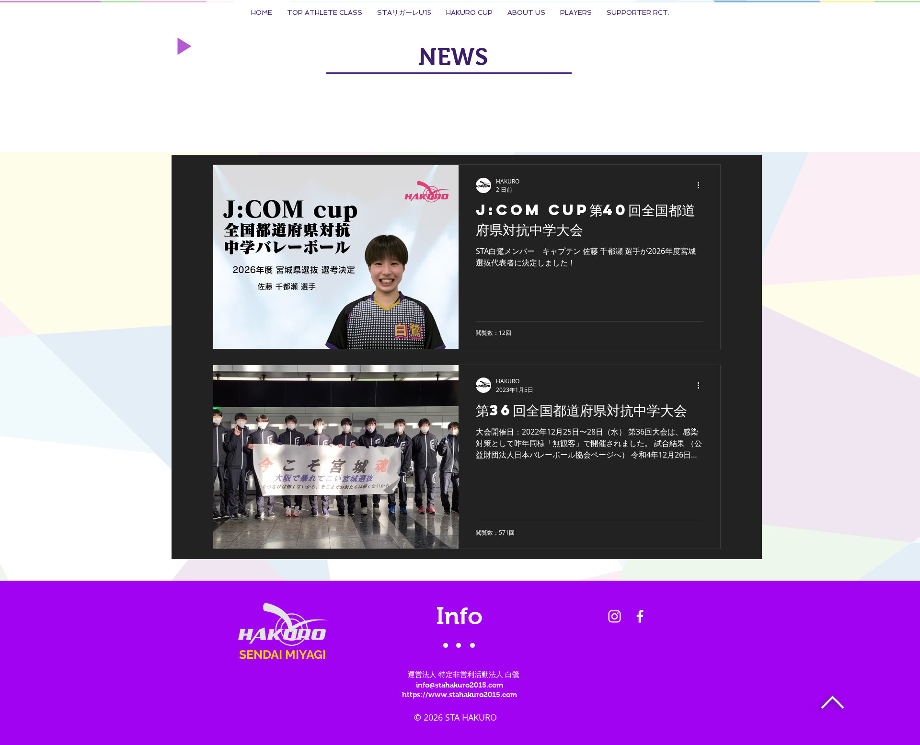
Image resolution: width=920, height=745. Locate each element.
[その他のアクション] (701, 185)
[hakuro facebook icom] (640, 616)
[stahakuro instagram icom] (614, 616)
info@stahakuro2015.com (459, 685)
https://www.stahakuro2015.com (459, 694)
